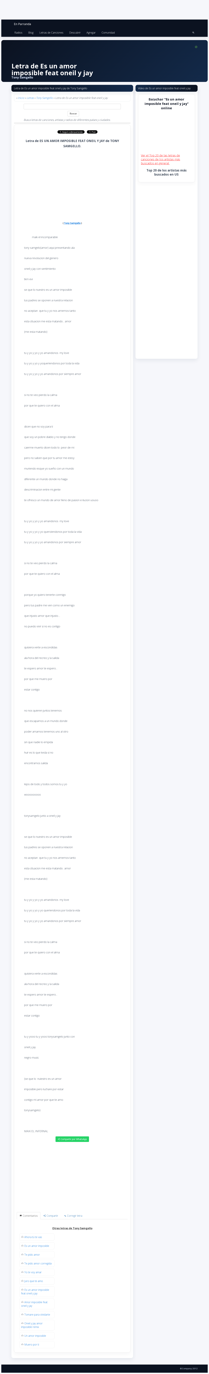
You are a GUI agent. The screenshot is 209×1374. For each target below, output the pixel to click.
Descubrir (75, 32)
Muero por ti (31, 1344)
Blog (30, 32)
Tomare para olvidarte (37, 1314)
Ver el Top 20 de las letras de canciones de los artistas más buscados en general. (160, 159)
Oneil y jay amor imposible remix (32, 1325)
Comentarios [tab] (30, 1215)
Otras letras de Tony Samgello (72, 1228)
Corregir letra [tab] (74, 1215)
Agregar (91, 32)
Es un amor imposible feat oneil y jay (35, 1291)
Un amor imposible (35, 1336)
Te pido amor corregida (38, 1263)
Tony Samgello (44, 98)
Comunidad (108, 32)
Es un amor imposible (36, 1246)
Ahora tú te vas (33, 1237)
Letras (30, 98)
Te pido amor (32, 1254)
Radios (18, 32)
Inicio (21, 98)
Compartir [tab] (52, 1215)
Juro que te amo (33, 1281)
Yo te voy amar (33, 1272)
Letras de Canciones (51, 32)
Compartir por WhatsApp (73, 1139)
